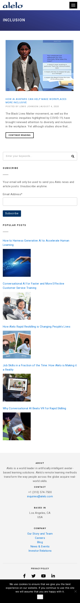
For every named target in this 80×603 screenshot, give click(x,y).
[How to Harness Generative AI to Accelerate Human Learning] (17, 263)
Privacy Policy (40, 569)
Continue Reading (20, 135)
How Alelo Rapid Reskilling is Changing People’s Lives (36, 326)
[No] (75, 591)
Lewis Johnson (28, 106)
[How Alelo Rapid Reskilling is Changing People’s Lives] (17, 345)
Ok (40, 596)
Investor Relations (40, 550)
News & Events (40, 546)
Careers (40, 538)
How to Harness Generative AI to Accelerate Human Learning (36, 243)
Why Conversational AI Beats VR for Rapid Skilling (34, 408)
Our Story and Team (40, 533)
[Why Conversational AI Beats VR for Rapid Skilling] (17, 426)
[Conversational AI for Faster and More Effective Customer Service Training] (17, 306)
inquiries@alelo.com (40, 496)
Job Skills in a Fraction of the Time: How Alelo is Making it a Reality (40, 367)
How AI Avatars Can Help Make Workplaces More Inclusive (36, 101)
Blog (40, 542)
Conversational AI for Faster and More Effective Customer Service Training (33, 286)
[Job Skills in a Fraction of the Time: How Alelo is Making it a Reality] (17, 388)
